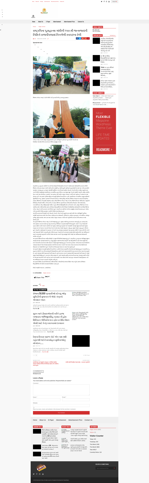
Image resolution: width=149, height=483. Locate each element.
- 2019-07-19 (37, 345)
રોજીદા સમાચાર (47, 273)
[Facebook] (77, 38)
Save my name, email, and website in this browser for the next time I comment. (54, 409)
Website (35, 403)
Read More (44, 351)
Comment (35, 383)
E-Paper (41, 1)
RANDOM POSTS (38, 427)
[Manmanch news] (44, 11)
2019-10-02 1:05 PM (41, 38)
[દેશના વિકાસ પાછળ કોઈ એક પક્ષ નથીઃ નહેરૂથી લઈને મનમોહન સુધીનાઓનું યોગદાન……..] (81, 341)
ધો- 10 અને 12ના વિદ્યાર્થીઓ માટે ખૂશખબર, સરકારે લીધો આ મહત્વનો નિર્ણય (108, 59)
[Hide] (0, 30)
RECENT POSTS (66, 427)
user (35, 38)
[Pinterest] (88, 38)
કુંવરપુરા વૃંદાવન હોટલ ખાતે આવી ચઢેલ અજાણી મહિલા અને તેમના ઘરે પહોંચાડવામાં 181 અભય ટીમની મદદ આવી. (50, 455)
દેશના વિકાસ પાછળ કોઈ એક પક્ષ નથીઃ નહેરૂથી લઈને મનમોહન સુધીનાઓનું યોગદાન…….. (50, 340)
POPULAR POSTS (97, 35)
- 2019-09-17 (105, 52)
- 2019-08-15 (105, 88)
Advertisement (47, 1)
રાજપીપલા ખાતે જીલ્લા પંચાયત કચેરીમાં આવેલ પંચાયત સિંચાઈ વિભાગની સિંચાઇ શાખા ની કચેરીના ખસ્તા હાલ (45, 363)
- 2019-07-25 (105, 77)
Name (35, 397)
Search (114, 1)
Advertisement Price (55, 1)
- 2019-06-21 (105, 64)
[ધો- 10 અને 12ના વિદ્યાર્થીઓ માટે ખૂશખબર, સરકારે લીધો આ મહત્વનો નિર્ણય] (96, 58)
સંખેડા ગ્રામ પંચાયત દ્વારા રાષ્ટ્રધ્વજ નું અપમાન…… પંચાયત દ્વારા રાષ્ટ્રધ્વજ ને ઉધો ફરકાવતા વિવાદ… (108, 84)
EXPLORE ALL (113, 35)
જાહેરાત (92, 432)
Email (64, 397)
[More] (46, 52)
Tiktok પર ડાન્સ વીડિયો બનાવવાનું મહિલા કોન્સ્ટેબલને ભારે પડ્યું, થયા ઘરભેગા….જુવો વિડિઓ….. (107, 71)
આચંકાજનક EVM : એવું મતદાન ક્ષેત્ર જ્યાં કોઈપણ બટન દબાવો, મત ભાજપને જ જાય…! (50, 447)
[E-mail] (85, 38)
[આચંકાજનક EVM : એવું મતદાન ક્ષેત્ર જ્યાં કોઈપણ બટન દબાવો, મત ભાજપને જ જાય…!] (37, 447)
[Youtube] (109, 1)
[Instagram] (106, 1)
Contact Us (62, 1)
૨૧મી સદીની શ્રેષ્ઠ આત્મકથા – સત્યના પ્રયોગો (78, 362)
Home (33, 1)
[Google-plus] (82, 38)
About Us (37, 1)
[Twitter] (101, 1)
